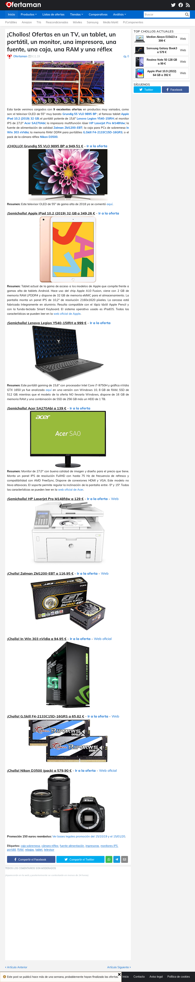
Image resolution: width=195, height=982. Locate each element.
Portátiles (11, 22)
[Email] (124, 859)
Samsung (92, 22)
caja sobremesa (30, 845)
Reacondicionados (57, 22)
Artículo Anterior (17, 967)
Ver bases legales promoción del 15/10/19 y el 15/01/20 (88, 836)
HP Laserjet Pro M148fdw (107, 123)
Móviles (77, 22)
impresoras (92, 845)
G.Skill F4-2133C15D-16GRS (102, 132)
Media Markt (110, 22)
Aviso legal (156, 976)
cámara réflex (50, 845)
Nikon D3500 (49, 137)
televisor (49, 849)
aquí (110, 204)
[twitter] (173, 5)
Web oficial (103, 639)
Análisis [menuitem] (118, 14)
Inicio (125, 976)
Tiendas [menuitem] (75, 14)
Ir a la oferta (97, 146)
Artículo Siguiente (118, 967)
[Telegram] (116, 859)
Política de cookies (178, 976)
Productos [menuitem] (27, 14)
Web (115, 499)
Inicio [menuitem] (11, 14)
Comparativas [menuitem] (98, 14)
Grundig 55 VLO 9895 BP (79, 114)
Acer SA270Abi (34, 123)
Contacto (139, 976)
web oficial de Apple (67, 313)
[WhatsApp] (108, 859)
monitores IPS (109, 845)
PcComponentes (133, 22)
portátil (11, 849)
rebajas (29, 849)
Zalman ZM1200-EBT (68, 127)
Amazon (27, 22)
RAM (20, 849)
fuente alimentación (72, 845)
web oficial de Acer (70, 489)
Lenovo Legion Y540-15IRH (95, 118)
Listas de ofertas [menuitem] (53, 14)
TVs (39, 22)
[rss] (188, 5)
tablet (38, 849)
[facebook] (180, 5)
